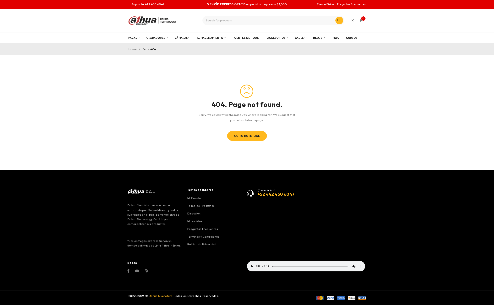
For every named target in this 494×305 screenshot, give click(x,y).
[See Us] (146, 270)
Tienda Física (325, 4)
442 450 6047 (147, 4)
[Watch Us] (137, 270)
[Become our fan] (128, 270)
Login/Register (352, 20)
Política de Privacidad (201, 244)
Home (132, 49)
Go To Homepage (247, 136)
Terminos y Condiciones (203, 236)
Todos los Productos (201, 206)
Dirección (194, 213)
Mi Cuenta (194, 198)
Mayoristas (194, 221)
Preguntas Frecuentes (351, 4)
